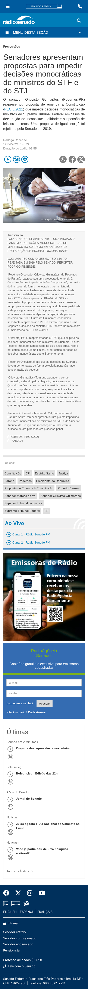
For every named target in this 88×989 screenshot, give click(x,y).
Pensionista (11, 950)
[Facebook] (7, 893)
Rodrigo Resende (15, 140)
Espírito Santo (44, 473)
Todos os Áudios (18, 871)
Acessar (44, 703)
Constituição (12, 473)
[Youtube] (40, 893)
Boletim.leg (14, 767)
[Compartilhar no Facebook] (72, 159)
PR (46, 510)
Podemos (25, 481)
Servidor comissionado (19, 938)
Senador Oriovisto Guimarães (61, 495)
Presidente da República (52, 481)
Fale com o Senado (21, 966)
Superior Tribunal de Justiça (23, 503)
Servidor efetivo (14, 932)
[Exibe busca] (79, 21)
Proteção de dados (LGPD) (22, 960)
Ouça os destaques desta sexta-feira (43, 748)
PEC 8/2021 (13, 109)
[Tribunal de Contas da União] (25, 903)
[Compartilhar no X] (81, 159)
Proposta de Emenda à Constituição (28, 488)
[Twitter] (18, 893)
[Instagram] (29, 893)
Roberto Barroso (69, 488)
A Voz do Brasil (17, 792)
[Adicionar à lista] (16, 159)
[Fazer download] (25, 159)
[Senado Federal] (44, 6)
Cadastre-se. (37, 712)
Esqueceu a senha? (19, 703)
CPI (28, 473)
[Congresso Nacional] (16, 903)
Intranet (13, 923)
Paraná (9, 481)
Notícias (12, 817)
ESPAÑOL (27, 912)
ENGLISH (10, 912)
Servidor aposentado (18, 944)
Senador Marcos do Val (20, 495)
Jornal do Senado (29, 798)
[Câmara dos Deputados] (6, 903)
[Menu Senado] (7, 6)
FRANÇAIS (45, 912)
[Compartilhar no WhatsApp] (63, 159)
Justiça (63, 473)
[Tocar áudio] (8, 159)
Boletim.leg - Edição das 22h (37, 773)
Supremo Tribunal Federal (22, 510)
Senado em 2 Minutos (21, 742)
